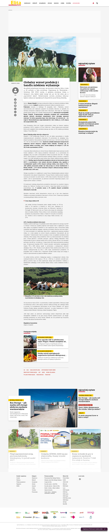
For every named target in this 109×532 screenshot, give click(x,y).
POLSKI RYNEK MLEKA (29, 374)
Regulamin (19, 484)
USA (27, 370)
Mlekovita (65, 484)
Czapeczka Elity (48, 482)
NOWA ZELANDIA (50, 372)
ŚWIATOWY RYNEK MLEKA (30, 372)
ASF (39, 372)
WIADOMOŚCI (40, 374)
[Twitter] (15, 102)
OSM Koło (65, 492)
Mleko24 (34, 3)
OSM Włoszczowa (67, 498)
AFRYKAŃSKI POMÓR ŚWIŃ (48, 370)
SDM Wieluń (65, 500)
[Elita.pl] (14, 3)
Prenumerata (76, 3)
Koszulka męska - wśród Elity (50, 484)
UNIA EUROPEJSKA (35, 370)
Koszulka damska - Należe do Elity (52, 486)
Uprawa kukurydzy (48, 490)
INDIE (43, 372)
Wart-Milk (65, 504)
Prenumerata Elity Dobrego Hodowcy (52, 478)
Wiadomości (27, 3)
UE (24, 370)
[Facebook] (15, 99)
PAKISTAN (47, 374)
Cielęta (62, 3)
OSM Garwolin (66, 490)
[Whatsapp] (15, 112)
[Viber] (15, 115)
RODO (18, 486)
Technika (68, 3)
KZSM (64, 480)
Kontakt (18, 478)
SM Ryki (65, 502)
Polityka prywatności (21, 482)
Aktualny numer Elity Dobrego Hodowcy (53, 480)
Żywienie (56, 3)
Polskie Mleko (66, 478)
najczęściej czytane (86, 63)
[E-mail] (15, 109)
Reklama (18, 480)
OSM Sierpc (65, 496)
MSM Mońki (65, 486)
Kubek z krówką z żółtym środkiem (52, 488)
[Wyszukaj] (97, 3)
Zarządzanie (42, 3)
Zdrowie (50, 3)
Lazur (64, 488)
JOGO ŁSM (65, 482)
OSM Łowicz (65, 494)
